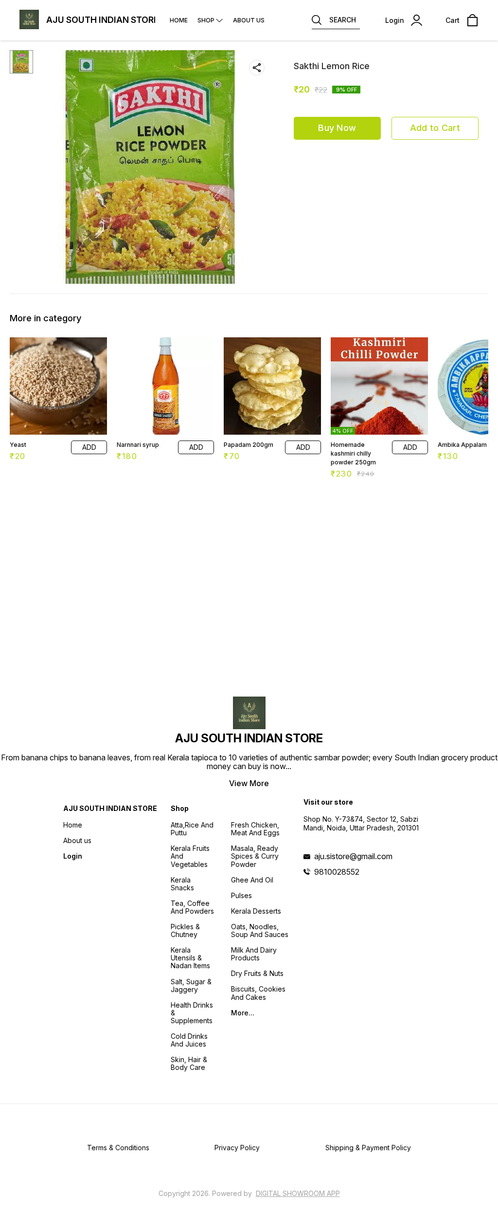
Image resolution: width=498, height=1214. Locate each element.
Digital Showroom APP (298, 1193)
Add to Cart (435, 128)
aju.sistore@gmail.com (353, 856)
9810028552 (336, 871)
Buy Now (337, 128)
